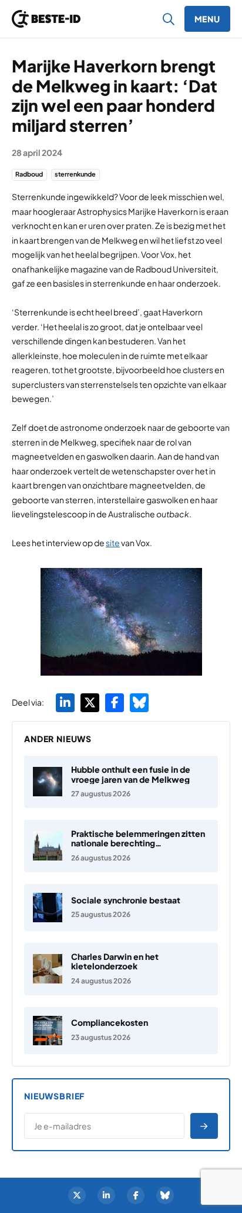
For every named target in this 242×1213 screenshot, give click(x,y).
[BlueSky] (165, 1195)
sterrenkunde (75, 174)
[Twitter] (77, 1195)
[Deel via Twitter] (89, 702)
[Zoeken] (169, 18)
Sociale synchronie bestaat (125, 900)
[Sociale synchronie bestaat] (121, 907)
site (113, 542)
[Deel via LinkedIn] (65, 702)
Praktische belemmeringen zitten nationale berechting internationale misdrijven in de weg (138, 848)
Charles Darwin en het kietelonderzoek (115, 961)
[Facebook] (135, 1195)
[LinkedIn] (106, 1195)
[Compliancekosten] (121, 1030)
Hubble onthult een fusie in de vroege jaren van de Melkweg (130, 774)
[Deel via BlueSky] (139, 702)
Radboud (29, 174)
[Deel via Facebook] (114, 702)
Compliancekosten (109, 1022)
